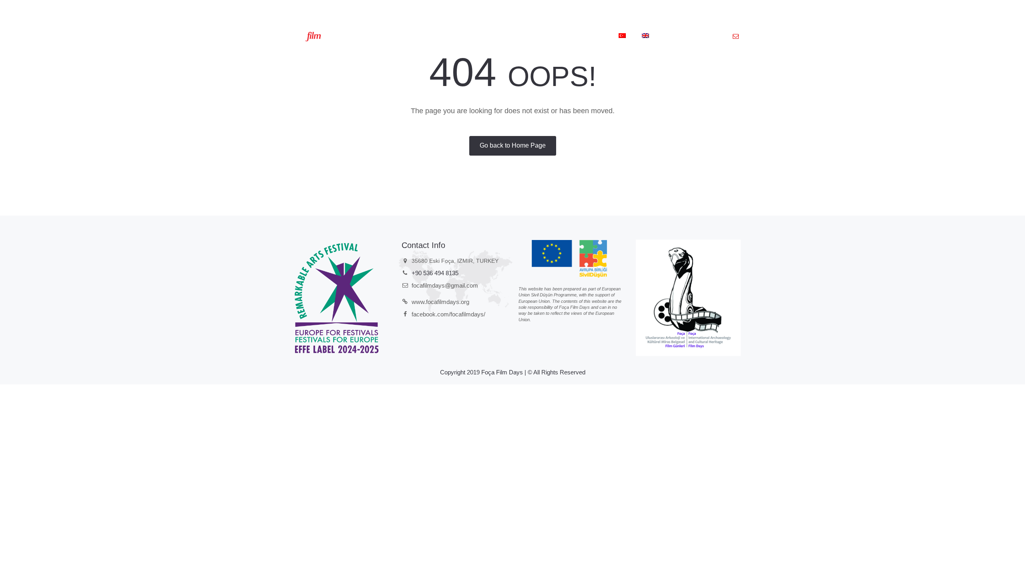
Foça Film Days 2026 (471, 36)
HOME (375, 36)
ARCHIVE (590, 36)
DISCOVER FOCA (539, 36)
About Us (412, 36)
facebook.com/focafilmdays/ (448, 314)
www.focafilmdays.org (440, 301)
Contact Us (682, 36)
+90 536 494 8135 (435, 273)
